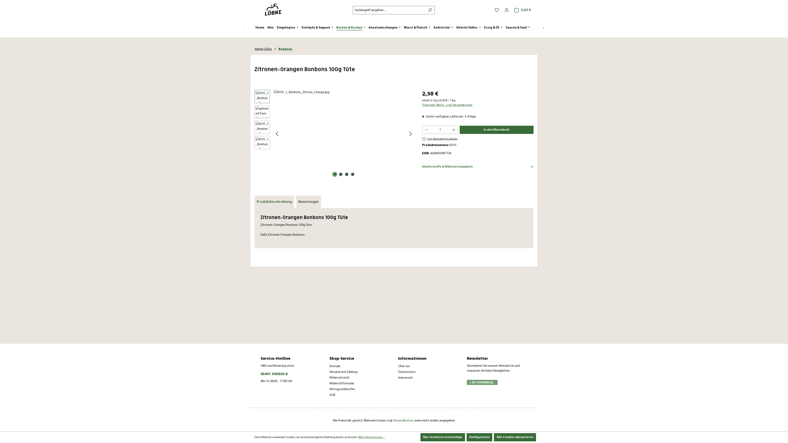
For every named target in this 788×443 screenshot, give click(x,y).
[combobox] (389, 10)
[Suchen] (430, 10)
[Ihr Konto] (507, 10)
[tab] (274, 202)
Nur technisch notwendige (442, 437)
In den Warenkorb (497, 129)
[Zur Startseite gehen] (275, 9)
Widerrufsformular (341, 383)
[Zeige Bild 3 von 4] (346, 174)
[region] (334, 134)
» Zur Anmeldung (481, 382)
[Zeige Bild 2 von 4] (340, 174)
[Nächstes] (411, 134)
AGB (332, 395)
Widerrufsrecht (339, 377)
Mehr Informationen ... (371, 437)
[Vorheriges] (277, 134)
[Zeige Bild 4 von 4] (352, 174)
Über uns (404, 366)
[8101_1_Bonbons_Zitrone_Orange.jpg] (344, 134)
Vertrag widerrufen (342, 389)
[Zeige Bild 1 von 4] (335, 174)
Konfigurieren (479, 437)
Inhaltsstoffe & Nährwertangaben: (447, 166)
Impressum (405, 377)
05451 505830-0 (274, 374)
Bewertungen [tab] (308, 202)
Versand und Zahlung (343, 372)
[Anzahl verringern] (426, 130)
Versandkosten (403, 420)
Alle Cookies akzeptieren (515, 437)
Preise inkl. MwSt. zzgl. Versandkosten (447, 105)
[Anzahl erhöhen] (454, 130)
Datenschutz (407, 372)
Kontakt (335, 366)
